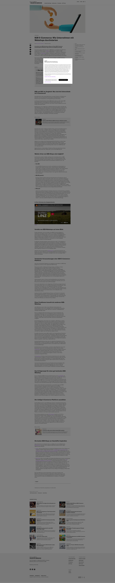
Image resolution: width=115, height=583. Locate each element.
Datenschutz (49, 76)
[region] (57, 71)
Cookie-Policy (53, 76)
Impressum (46, 76)
